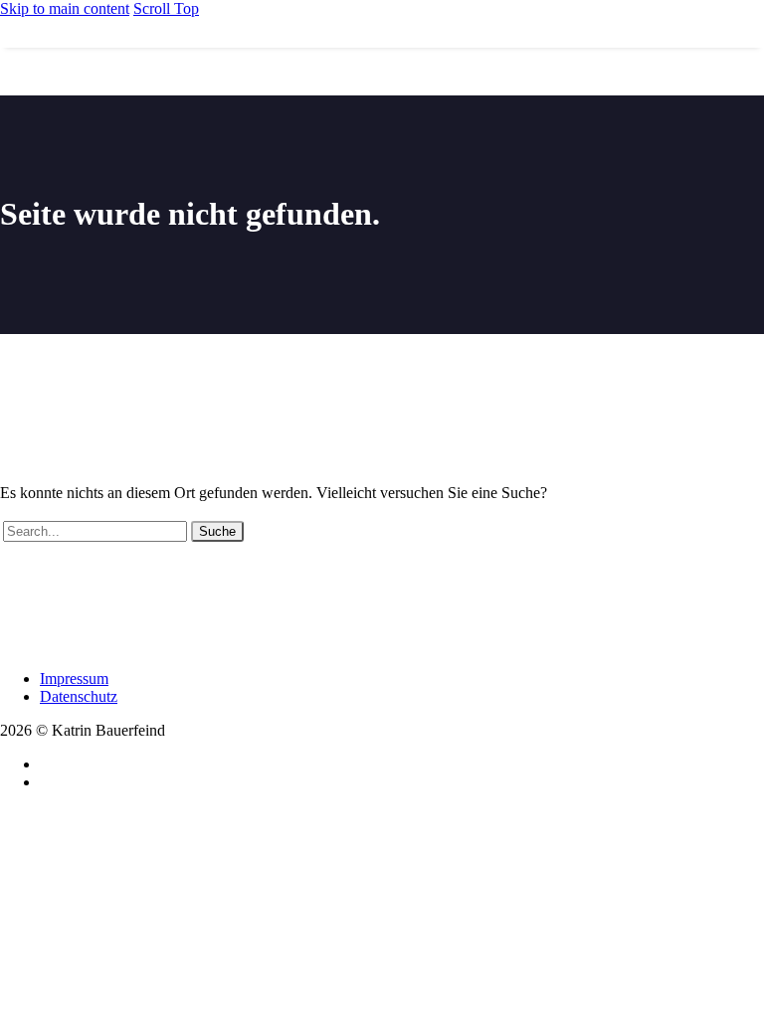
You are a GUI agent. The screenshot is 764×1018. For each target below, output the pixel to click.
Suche (217, 531)
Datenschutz (78, 696)
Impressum (74, 678)
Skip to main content (64, 8)
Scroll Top (166, 8)
